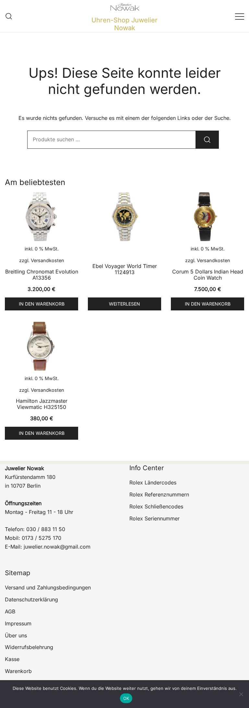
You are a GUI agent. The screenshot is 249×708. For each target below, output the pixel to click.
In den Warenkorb (42, 304)
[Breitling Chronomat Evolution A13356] (41, 216)
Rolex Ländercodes (152, 482)
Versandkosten (47, 260)
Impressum (18, 623)
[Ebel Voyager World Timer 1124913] (124, 216)
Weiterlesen (124, 304)
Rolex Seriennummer (154, 518)
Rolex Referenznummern (159, 494)
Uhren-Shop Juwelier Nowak (124, 24)
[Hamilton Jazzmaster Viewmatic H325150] (41, 346)
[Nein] (241, 694)
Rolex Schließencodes (156, 506)
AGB (10, 611)
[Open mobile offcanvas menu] (239, 16)
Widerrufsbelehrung (29, 647)
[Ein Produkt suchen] (9, 16)
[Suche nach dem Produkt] (207, 140)
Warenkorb (18, 671)
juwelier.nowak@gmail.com (57, 546)
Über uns (16, 635)
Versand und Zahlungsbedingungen (48, 587)
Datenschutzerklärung (31, 599)
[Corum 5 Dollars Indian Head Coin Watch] (207, 216)
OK (126, 698)
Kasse (12, 659)
